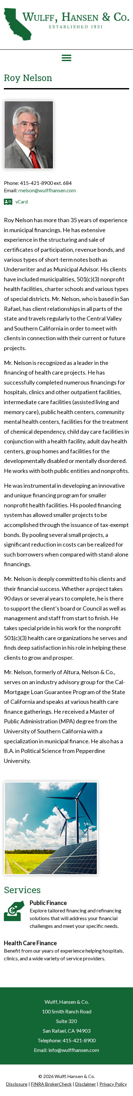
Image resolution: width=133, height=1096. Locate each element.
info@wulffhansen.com (73, 1050)
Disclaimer (85, 1084)
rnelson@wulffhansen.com (47, 190)
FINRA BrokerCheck (51, 1084)
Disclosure (16, 1084)
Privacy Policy (113, 1084)
